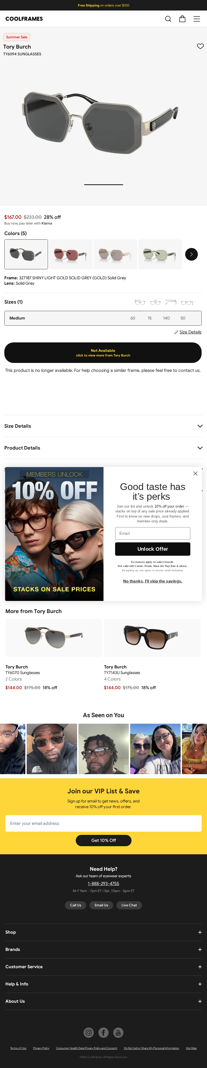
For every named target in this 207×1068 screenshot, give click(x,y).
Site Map (191, 1048)
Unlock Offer (152, 549)
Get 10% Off (103, 840)
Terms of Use (18, 1048)
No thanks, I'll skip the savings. (152, 581)
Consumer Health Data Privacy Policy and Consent (86, 1048)
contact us (189, 370)
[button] (52, 749)
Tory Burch (17, 46)
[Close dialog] (195, 473)
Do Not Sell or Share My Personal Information (151, 1048)
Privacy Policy (41, 1048)
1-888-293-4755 (103, 883)
